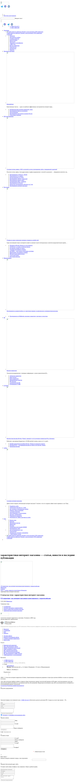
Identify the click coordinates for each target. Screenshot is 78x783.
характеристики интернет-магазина (13, 610)
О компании (7, 630)
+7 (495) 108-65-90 (14, 27)
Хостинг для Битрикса (15, 514)
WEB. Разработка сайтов (10, 649)
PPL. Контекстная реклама (10, 650)
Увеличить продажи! (9, 51)
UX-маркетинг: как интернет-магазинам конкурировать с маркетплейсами (20, 586)
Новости (12, 50)
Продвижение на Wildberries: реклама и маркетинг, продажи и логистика (29, 316)
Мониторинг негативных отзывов (19, 252)
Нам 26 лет (12, 41)
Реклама (12, 525)
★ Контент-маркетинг (15, 376)
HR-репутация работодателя (17, 254)
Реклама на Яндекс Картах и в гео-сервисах (21, 245)
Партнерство (13, 47)
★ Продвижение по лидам (17, 177)
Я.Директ (6, 385)
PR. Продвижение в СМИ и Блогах (13, 653)
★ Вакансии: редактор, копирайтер (19, 532)
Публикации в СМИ (15, 384)
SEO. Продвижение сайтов (11, 646)
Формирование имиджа (16, 380)
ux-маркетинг (7, 606)
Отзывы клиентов (14, 38)
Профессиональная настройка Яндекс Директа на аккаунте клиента (27, 443)
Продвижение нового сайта (17, 180)
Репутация (6, 187)
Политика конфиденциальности (15, 685)
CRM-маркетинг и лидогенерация (12, 655)
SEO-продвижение (8, 116)
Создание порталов (15, 511)
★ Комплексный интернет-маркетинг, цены (21, 109)
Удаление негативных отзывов (18, 249)
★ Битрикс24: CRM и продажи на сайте (20, 517)
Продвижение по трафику (16, 176)
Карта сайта (7, 640)
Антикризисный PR (15, 382)
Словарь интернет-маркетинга (12, 638)
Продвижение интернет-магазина (18, 185)
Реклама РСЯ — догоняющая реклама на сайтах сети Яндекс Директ (28, 445)
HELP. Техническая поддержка (12, 652)
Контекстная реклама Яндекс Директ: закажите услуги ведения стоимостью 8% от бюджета (30, 438)
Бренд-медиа (13, 377)
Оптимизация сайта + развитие (18, 181)
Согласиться (4, 685)
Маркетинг (13, 524)
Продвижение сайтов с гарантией (18, 178)
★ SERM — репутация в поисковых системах (22, 251)
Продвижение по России (16, 183)
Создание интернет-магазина (14, 501)
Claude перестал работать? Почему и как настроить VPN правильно (24, 33)
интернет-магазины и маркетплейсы (13, 608)
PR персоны (13, 381)
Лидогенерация (14, 112)
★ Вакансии (13, 48)
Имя (16, 720)
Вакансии (6, 629)
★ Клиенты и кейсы (15, 37)
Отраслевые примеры (15, 115)
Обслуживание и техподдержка (18, 513)
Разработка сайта (14, 506)
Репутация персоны (15, 256)
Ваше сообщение (18, 728)
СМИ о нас (13, 44)
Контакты (12, 36)
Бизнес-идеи (13, 520)
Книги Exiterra (13, 40)
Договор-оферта (8, 636)
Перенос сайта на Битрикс (16, 510)
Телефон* (16, 747)
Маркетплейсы (7, 258)
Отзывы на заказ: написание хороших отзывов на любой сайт (23, 240)
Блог (5, 518)
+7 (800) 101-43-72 (14, 26)
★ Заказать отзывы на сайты (17, 248)
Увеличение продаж (15, 523)
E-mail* (17, 738)
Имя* (16, 741)
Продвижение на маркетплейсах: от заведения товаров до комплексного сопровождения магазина (32, 311)
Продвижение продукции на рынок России (21, 113)
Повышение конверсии (16, 516)
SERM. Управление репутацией (12, 648)
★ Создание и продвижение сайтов (19, 509)
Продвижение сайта (15, 528)
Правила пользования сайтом (11, 637)
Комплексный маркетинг (10, 645)
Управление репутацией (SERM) (18, 527)
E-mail (16, 723)
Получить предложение (10, 15)
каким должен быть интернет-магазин (14, 609)
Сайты (5, 448)
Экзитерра (6, 30)
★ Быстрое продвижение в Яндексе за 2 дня (21, 184)
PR (4, 317)
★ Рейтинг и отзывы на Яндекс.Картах (20, 247)
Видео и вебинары (14, 45)
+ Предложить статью (15, 534)
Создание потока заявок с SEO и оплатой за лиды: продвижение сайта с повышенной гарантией (32, 169)
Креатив (12, 521)
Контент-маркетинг (12, 370)
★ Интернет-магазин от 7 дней (18, 507)
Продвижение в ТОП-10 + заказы (18, 174)
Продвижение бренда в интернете (18, 111)
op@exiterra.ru (10, 665)
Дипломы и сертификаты (16, 43)
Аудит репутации (14, 255)
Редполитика (13, 531)
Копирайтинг (10, 104)
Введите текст (18, 18)
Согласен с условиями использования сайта (13, 715)
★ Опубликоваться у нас (16, 530)
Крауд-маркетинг (14, 378)
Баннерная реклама (15, 446)
